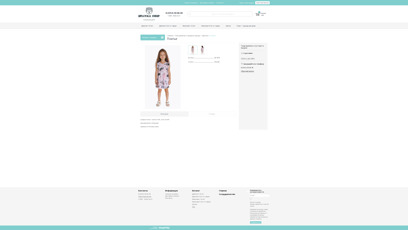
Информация (171, 190)
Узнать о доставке (248, 58)
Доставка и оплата (207, 3)
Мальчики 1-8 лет (198, 199)
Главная (223, 190)
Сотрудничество (227, 194)
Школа (194, 204)
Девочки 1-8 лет (198, 194)
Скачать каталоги (190, 3)
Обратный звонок (262, 3)
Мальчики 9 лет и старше (201, 202)
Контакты (220, 3)
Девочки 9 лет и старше (201, 197)
